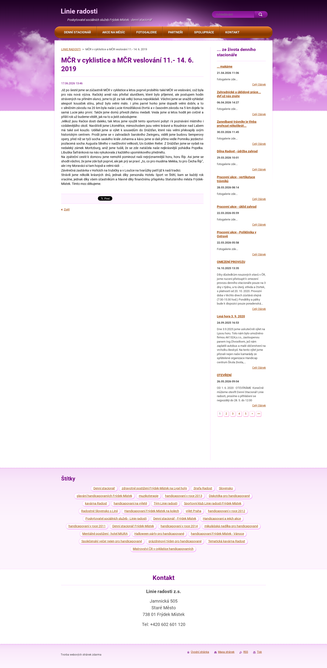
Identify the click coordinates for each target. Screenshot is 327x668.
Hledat (261, 14)
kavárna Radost (96, 503)
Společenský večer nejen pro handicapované (111, 541)
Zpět (67, 209)
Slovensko (226, 488)
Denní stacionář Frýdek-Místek (133, 526)
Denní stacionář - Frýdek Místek (174, 518)
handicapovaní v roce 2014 (179, 526)
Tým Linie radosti (165, 503)
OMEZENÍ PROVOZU (231, 262)
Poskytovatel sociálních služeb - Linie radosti (116, 518)
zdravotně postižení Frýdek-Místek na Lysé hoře (154, 488)
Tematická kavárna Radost (226, 541)
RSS (245, 652)
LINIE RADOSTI (71, 49)
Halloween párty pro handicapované (159, 533)
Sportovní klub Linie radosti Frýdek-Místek (212, 503)
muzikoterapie (148, 496)
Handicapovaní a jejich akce (222, 518)
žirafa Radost (203, 488)
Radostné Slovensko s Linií (99, 511)
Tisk (259, 652)
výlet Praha (193, 511)
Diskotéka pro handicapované (229, 496)
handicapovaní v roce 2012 (226, 511)
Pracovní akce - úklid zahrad (236, 206)
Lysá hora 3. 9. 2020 (231, 316)
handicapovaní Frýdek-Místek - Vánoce (217, 533)
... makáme (224, 66)
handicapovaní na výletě (130, 503)
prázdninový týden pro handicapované (175, 541)
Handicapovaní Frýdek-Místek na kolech (151, 511)
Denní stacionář (104, 488)
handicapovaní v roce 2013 (183, 496)
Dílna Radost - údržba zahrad (237, 151)
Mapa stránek (226, 652)
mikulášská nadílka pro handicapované (231, 526)
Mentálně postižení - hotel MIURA (105, 533)
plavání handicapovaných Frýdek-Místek (104, 496)
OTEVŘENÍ (224, 375)
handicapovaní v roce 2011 (87, 526)
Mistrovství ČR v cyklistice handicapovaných (163, 549)
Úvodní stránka (200, 652)
